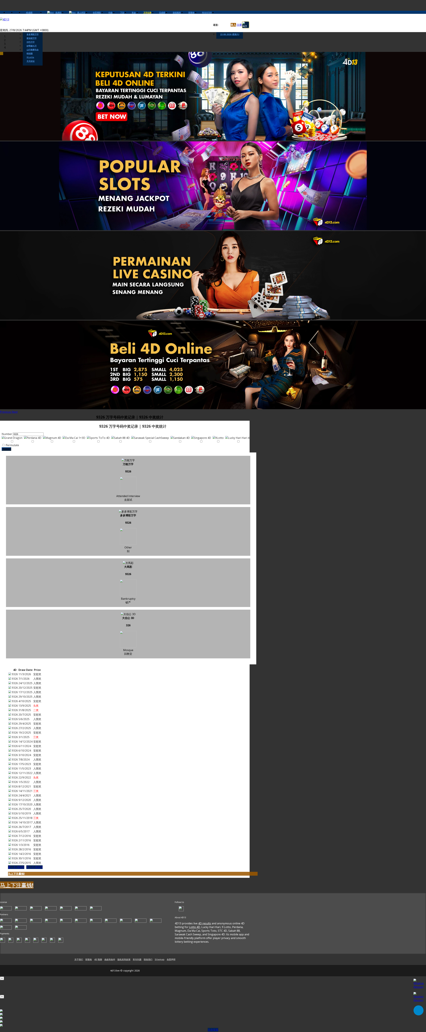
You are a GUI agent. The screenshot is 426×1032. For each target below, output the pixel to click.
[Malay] (226, 25)
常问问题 (137, 959)
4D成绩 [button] (29, 12)
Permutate (12, 445)
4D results (204, 923)
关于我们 (78, 959)
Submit (6, 449)
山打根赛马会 (33, 49)
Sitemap (159, 959)
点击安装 (213, 1030)
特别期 (30, 53)
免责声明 (171, 959)
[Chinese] (223, 25)
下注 (122, 12)
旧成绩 (162, 12)
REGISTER (207, 12)
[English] (220, 25)
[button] (6, 412)
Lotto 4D (194, 927)
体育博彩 (97, 12)
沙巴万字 (31, 42)
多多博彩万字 (33, 34)
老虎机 (58, 12)
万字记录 (147, 12)
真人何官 (81, 12)
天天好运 (31, 61)
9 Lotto (30, 57)
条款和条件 (109, 959)
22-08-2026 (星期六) (229, 34)
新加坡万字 (32, 38)
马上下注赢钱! (16, 873)
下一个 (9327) (34, 867)
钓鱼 (110, 12)
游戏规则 (177, 12)
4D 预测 (98, 959)
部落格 (191, 12)
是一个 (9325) (16, 867)
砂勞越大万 (32, 45)
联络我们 (148, 959)
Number (7, 434)
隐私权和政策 (123, 959)
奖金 (134, 12)
